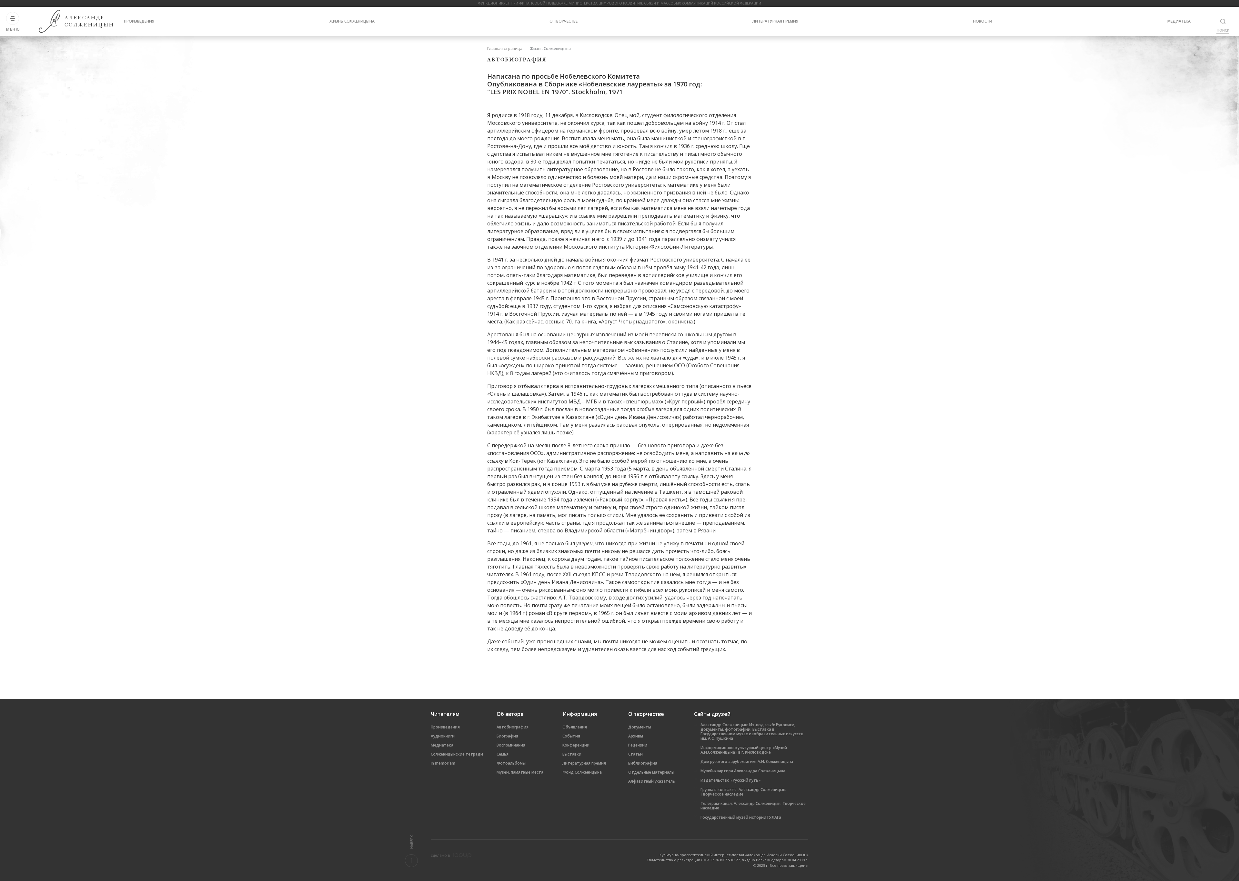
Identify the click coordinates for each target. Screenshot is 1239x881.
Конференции (575, 745)
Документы (639, 727)
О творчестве (563, 21)
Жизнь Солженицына (352, 21)
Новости (982, 21)
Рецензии (637, 745)
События (571, 736)
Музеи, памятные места (520, 772)
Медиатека (1179, 21)
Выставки (571, 754)
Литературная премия (775, 21)
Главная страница (504, 48)
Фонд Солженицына (582, 772)
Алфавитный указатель (651, 781)
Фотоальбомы (511, 763)
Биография (507, 736)
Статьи (635, 754)
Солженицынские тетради (457, 754)
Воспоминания (511, 745)
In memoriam (443, 763)
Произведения (139, 21)
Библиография (642, 763)
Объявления (574, 727)
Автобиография (513, 727)
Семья (503, 754)
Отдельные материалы (651, 772)
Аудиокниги (443, 736)
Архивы (635, 736)
